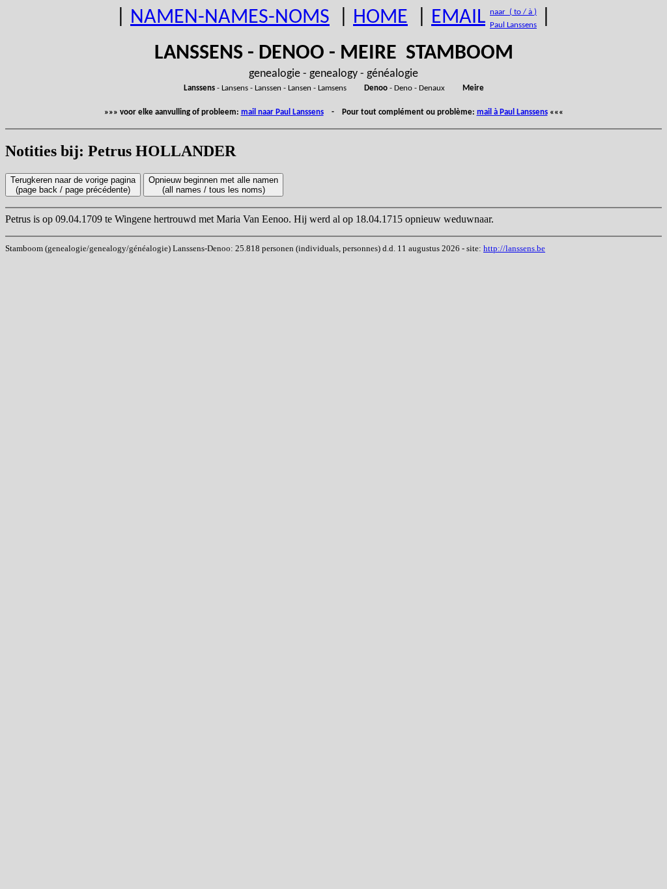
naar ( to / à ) (513, 12)
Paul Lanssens (513, 25)
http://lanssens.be (514, 248)
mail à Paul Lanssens (512, 112)
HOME (380, 17)
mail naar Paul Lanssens (282, 112)
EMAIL (458, 17)
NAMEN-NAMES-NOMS (230, 17)
